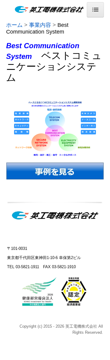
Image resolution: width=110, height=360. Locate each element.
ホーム (14, 25)
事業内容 (40, 25)
